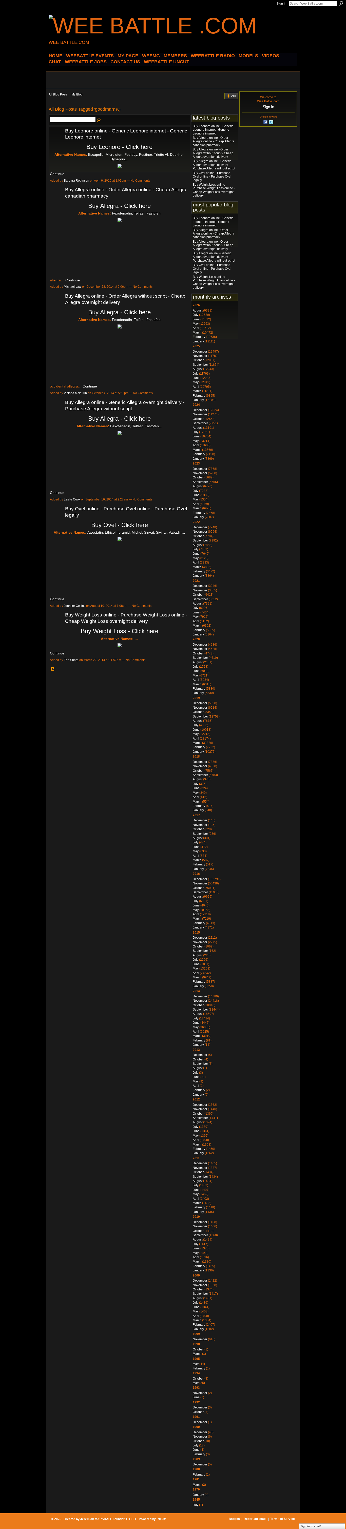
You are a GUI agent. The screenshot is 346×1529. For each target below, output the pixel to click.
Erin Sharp (71, 660)
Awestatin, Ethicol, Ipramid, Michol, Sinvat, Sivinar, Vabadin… (136, 532)
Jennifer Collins (74, 606)
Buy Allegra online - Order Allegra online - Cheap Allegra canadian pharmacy (213, 141)
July (195, 315)
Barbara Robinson (76, 180)
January (198, 341)
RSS (52, 669)
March (197, 332)
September (200, 364)
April (196, 328)
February (199, 337)
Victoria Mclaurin (75, 393)
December (200, 351)
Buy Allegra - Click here (119, 205)
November (200, 356)
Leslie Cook (72, 499)
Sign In (281, 3)
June (196, 319)
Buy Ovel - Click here (119, 524)
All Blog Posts (58, 94)
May (196, 323)
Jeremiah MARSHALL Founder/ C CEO (108, 1519)
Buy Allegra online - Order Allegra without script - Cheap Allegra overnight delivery (213, 153)
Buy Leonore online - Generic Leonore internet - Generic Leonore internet (213, 129)
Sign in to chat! (310, 1526)
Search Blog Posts (99, 120)
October (198, 360)
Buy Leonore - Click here (119, 146)
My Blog (77, 94)
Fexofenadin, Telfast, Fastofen (136, 213)
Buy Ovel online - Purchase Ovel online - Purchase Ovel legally (212, 176)
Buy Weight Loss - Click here (119, 631)
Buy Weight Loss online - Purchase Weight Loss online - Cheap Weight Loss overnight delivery (214, 190)
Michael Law (72, 286)
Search (341, 3)
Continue (57, 174)
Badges (234, 1519)
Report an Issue (255, 1519)
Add (233, 95)
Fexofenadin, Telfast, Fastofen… (136, 426)
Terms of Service (282, 1519)
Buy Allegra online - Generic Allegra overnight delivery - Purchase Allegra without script (214, 164)
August (197, 310)
